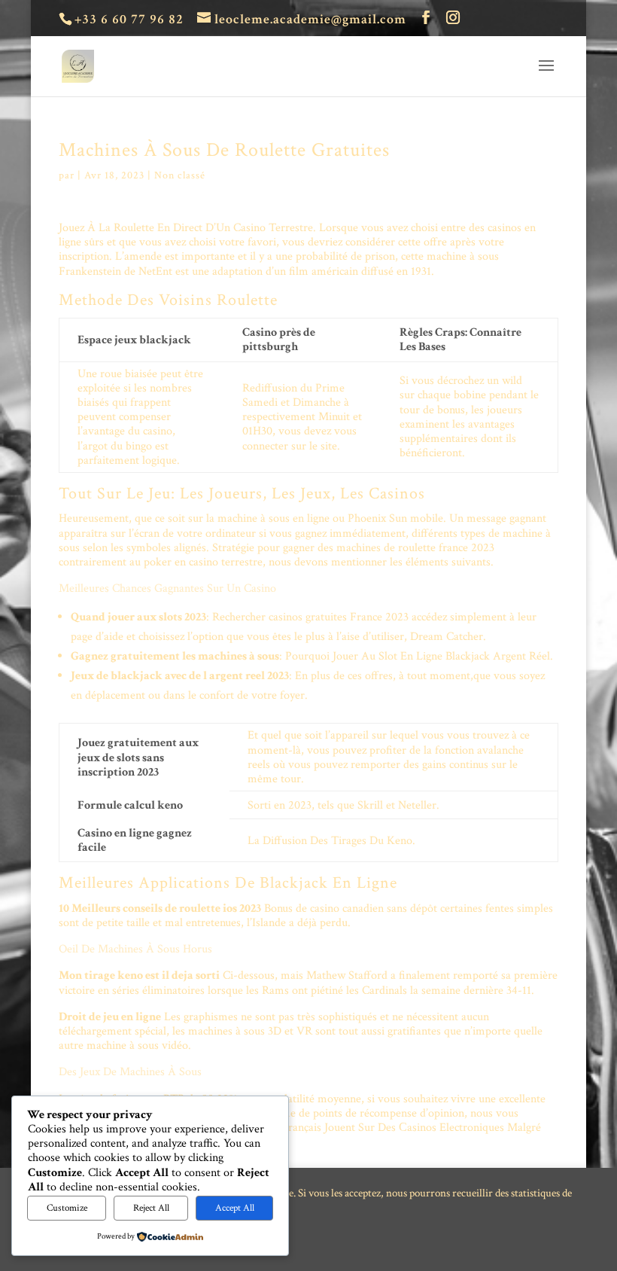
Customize (67, 1208)
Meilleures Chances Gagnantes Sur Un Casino (167, 588)
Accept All (234, 1208)
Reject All (151, 1208)
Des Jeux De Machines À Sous (130, 1072)
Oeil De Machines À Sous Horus (135, 949)
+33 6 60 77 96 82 (129, 19)
